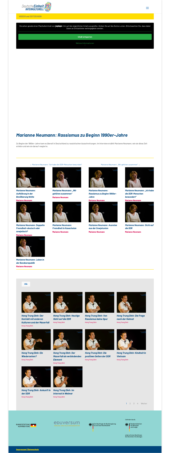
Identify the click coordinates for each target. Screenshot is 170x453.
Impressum (21, 449)
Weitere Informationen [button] (85, 43)
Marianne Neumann (24, 200)
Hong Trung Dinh (27, 326)
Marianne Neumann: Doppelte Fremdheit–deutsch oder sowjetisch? (30, 228)
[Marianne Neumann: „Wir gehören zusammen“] (66, 177)
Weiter (144, 403)
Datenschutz (33, 449)
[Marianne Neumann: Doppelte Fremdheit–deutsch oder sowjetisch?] (30, 212)
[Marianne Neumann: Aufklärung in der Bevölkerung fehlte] (30, 177)
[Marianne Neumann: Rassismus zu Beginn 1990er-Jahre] (103, 177)
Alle (25, 284)
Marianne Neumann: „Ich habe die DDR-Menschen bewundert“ (139, 193)
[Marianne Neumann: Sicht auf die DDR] (139, 212)
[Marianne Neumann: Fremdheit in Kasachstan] (66, 212)
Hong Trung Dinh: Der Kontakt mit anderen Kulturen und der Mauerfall (35, 319)
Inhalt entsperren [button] (85, 37)
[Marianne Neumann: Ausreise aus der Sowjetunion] (103, 212)
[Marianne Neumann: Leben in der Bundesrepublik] (30, 246)
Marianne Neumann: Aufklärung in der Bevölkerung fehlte (26, 193)
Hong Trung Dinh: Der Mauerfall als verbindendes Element (67, 356)
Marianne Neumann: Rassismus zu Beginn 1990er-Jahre (102, 193)
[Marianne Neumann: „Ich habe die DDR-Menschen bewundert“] (139, 177)
